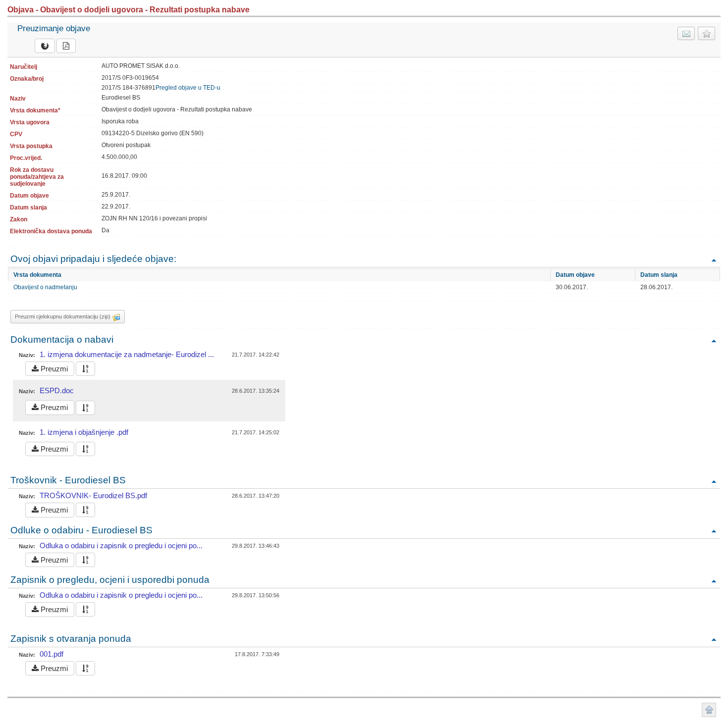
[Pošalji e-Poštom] (686, 33)
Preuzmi (53, 368)
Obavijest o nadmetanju (45, 287)
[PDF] (66, 46)
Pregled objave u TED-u (188, 87)
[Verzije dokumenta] (85, 369)
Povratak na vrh (713, 260)
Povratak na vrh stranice (709, 710)
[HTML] (45, 46)
